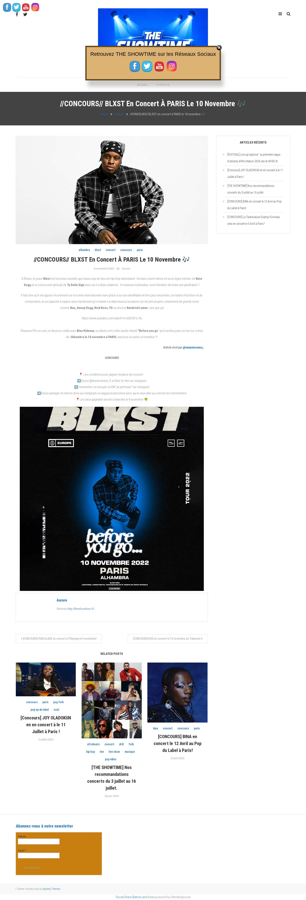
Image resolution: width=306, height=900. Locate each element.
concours (126, 250)
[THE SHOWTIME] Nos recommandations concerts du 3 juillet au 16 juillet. (250, 189)
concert (111, 250)
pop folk (58, 702)
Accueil (142, 84)
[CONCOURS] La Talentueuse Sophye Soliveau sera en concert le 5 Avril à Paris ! (253, 220)
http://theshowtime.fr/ (81, 609)
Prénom (22, 836)
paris (140, 250)
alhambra (84, 250)
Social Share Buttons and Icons (135, 897)
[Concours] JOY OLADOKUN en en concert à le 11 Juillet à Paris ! (46, 724)
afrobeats (93, 744)
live (102, 751)
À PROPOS (163, 84)
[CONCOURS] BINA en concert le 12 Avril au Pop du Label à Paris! (178, 743)
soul (56, 709)
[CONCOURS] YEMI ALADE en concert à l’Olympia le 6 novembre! (60, 638)
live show (114, 751)
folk (131, 744)
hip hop (90, 751)
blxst (98, 250)
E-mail (22, 850)
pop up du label (40, 709)
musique (130, 751)
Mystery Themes (51, 888)
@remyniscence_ (193, 347)
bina (155, 728)
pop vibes (110, 759)
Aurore (126, 268)
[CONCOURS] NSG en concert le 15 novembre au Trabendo (166, 638)
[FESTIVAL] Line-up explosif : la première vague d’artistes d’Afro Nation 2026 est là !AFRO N (253, 158)
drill (121, 744)
